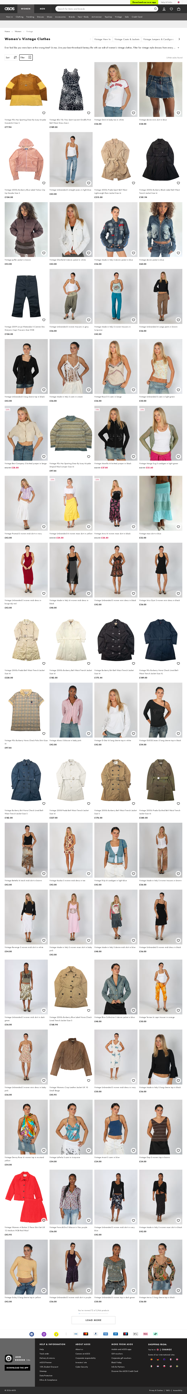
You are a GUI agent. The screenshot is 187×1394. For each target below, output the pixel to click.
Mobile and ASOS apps (121, 1349)
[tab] (9, 16)
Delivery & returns (47, 1358)
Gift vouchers (117, 1353)
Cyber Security (82, 1366)
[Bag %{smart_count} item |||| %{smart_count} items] (178, 8)
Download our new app (144, 2)
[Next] (179, 39)
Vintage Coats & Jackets (127, 39)
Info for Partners (118, 1366)
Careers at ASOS (83, 1353)
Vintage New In (102, 39)
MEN (42, 8)
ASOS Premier (46, 1362)
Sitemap (43, 1371)
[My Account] (164, 8)
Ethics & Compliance (48, 1380)
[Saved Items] (171, 8)
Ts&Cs (168, 1390)
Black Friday (116, 1362)
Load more (94, 1320)
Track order (44, 1353)
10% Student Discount (49, 1366)
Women (18, 31)
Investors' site (81, 1362)
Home (7, 31)
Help (42, 1349)
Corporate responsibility (86, 1358)
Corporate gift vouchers (121, 1358)
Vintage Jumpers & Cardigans (158, 39)
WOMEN (26, 8)
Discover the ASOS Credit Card (124, 1371)
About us (79, 1349)
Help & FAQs (166, 2)
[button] (151, 1359)
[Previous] (90, 39)
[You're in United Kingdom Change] (178, 2)
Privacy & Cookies (156, 1390)
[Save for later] (43, 113)
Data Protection (46, 1375)
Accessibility (177, 1390)
